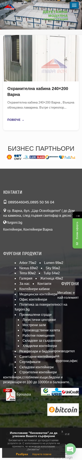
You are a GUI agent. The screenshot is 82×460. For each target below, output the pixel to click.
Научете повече (42, 454)
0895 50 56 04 (42, 202)
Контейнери (12, 229)
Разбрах (22, 454)
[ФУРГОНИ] (14, 7)
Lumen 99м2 (53, 263)
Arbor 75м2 (27, 263)
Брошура (23, 394)
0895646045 (18, 202)
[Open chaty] (70, 449)
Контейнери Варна (38, 229)
